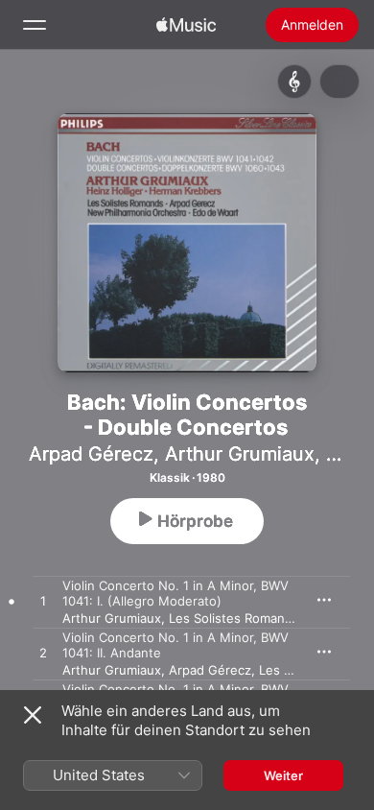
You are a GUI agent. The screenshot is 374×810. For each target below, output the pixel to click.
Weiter (283, 775)
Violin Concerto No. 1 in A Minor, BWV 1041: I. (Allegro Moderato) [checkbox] (175, 593)
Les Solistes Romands (234, 618)
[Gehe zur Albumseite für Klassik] (294, 81)
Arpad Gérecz (91, 453)
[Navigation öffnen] (34, 25)
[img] (186, 25)
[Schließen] (32, 715)
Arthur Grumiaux (240, 453)
